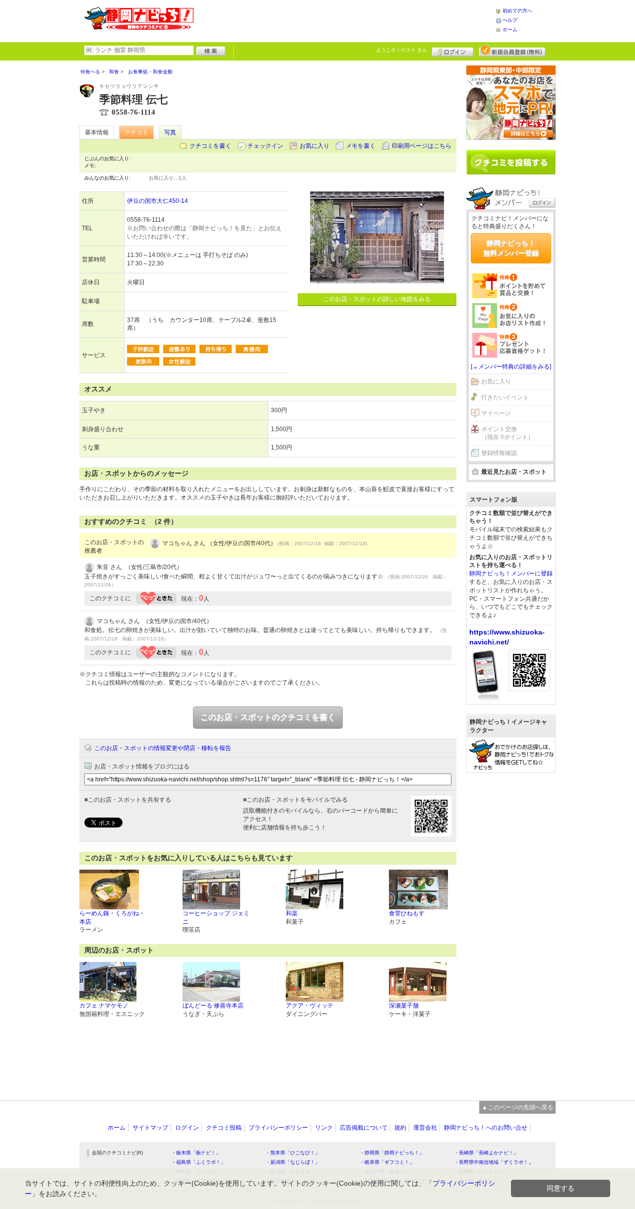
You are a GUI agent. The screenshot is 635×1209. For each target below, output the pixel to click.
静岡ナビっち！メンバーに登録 (511, 573)
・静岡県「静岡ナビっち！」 (392, 1152)
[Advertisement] (344, 20)
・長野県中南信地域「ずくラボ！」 (493, 1162)
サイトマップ (150, 1127)
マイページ (496, 413)
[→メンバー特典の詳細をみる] (511, 366)
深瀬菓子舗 (404, 1005)
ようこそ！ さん (401, 50)
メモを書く (361, 145)
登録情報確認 (499, 452)
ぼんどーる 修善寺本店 (213, 1005)
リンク (324, 1127)
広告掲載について (363, 1127)
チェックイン (265, 145)
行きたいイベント (505, 397)
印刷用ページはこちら (421, 145)
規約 (400, 1127)
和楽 (292, 913)
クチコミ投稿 (224, 1127)
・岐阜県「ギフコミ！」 (387, 1162)
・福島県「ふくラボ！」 (198, 1162)
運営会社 (425, 1127)
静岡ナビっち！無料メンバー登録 (511, 248)
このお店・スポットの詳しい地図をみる (377, 299)
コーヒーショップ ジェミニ (216, 917)
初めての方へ (517, 10)
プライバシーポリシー (278, 1127)
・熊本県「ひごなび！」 (292, 1152)
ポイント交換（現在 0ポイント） (507, 433)
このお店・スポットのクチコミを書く (267, 717)
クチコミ (136, 132)
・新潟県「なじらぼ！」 (292, 1162)
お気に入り (314, 145)
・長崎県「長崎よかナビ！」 (486, 1152)
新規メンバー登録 (512, 50)
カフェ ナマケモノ (103, 1005)
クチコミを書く (210, 145)
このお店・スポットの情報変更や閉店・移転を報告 (162, 748)
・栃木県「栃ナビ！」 (196, 1152)
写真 (170, 132)
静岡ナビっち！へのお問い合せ (485, 1127)
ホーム (510, 29)
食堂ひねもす (407, 913)
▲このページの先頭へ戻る (517, 1107)
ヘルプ (510, 20)
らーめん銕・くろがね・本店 (112, 917)
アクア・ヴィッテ (309, 1005)
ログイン (453, 50)
